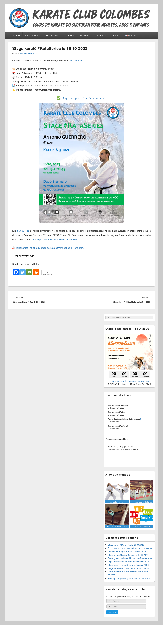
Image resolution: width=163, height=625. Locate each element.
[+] (141, 419)
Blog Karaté (52, 35)
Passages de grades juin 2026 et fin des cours (129, 578)
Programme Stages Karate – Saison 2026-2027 (129, 551)
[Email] (29, 272)
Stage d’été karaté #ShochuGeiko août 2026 (128, 564)
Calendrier (101, 35)
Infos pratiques (32, 35)
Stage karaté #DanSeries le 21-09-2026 (126, 544)
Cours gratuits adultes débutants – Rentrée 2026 (130, 558)
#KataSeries (76, 60)
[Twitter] (22, 272)
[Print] (36, 272)
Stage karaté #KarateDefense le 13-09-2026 (128, 554)
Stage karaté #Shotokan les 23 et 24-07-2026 (128, 568)
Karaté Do (85, 35)
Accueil (16, 35)
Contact (116, 35)
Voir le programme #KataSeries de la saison (55, 239)
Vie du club (68, 35)
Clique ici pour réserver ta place (84, 98)
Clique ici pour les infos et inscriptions (129, 381)
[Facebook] (16, 272)
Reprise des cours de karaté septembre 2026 (128, 561)
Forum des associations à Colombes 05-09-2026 (130, 548)
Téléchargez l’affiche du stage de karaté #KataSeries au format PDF (51, 247)
